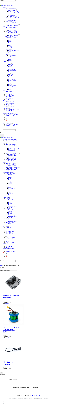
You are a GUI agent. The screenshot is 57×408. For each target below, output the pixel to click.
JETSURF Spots (40, 382)
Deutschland (15, 392)
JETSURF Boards (28, 379)
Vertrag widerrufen (38, 398)
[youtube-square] (3, 406)
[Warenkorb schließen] (1, 373)
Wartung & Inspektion (41, 381)
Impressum (14, 398)
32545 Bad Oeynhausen (17, 391)
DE (32, 395)
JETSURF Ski (28, 381)
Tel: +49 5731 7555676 (37, 389)
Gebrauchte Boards (29, 382)
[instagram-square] (4, 404)
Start (1, 265)
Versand (7, 303)
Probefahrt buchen (40, 379)
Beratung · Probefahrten (13, 381)
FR (39, 395)
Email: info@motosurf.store (38, 391)
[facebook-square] (4, 402)
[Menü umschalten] (19, 24)
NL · (37, 395)
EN (34, 395)
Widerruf (26, 398)
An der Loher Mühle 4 (17, 389)
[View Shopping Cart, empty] (28, 128)
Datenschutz (20, 398)
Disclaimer (46, 398)
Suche (1, 0)
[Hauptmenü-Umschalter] (2, 135)
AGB (10, 398)
